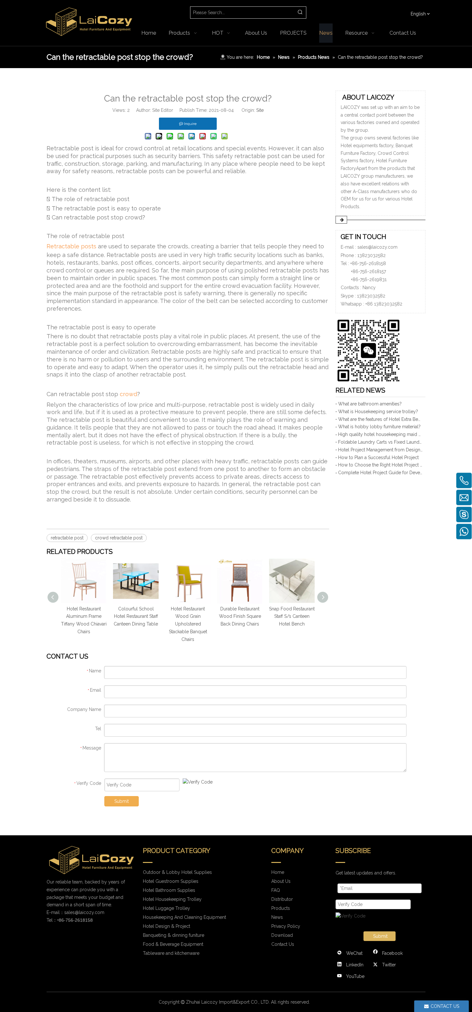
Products (280, 908)
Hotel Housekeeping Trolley (172, 899)
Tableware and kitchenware (171, 953)
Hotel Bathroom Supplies (169, 890)
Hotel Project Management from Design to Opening (380, 449)
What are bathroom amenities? (370, 403)
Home (277, 872)
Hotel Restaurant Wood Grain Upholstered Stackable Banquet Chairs (188, 624)
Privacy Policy (285, 926)
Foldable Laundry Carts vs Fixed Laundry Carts (380, 442)
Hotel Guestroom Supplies (170, 881)
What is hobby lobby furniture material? (379, 426)
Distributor (282, 899)
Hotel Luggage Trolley (166, 908)
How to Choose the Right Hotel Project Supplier (380, 464)
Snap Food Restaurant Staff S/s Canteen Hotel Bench (292, 616)
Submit (121, 801)
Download (282, 935)
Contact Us (282, 944)
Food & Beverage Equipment (173, 944)
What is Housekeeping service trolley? (378, 411)
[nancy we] (371, 349)
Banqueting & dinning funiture (173, 935)
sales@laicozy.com (377, 247)
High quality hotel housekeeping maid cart (380, 434)
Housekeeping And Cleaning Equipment (184, 917)
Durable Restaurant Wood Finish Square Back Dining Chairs (240, 616)
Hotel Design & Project (166, 926)
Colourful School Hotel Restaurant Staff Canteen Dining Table (136, 616)
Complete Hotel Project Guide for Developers (380, 472)
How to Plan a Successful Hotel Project (378, 457)
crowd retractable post (119, 537)
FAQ (275, 890)
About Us (281, 881)
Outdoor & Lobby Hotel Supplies (177, 872)
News (277, 917)
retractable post (67, 537)
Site (260, 110)
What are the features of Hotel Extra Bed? (380, 419)
